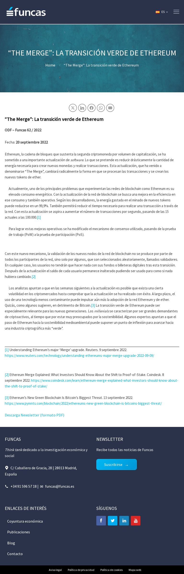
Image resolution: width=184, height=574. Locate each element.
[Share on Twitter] (73, 108)
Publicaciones (18, 532)
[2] (33, 276)
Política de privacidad (81, 570)
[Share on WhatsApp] (101, 108)
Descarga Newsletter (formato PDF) (34, 415)
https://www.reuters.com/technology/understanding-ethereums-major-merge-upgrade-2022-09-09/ (79, 355)
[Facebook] (101, 520)
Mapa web (135, 570)
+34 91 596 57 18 (24, 486)
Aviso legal (55, 570)
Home (50, 65)
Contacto (15, 553)
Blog (11, 543)
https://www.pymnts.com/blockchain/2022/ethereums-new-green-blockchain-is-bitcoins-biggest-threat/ (83, 403)
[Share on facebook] (91, 108)
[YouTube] (135, 520)
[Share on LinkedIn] (82, 108)
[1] (39, 217)
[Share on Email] (110, 108)
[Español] (161, 12)
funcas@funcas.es (59, 486)
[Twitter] (112, 520)
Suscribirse (113, 464)
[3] (93, 305)
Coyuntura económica (25, 521)
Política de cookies (111, 570)
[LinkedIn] (124, 520)
